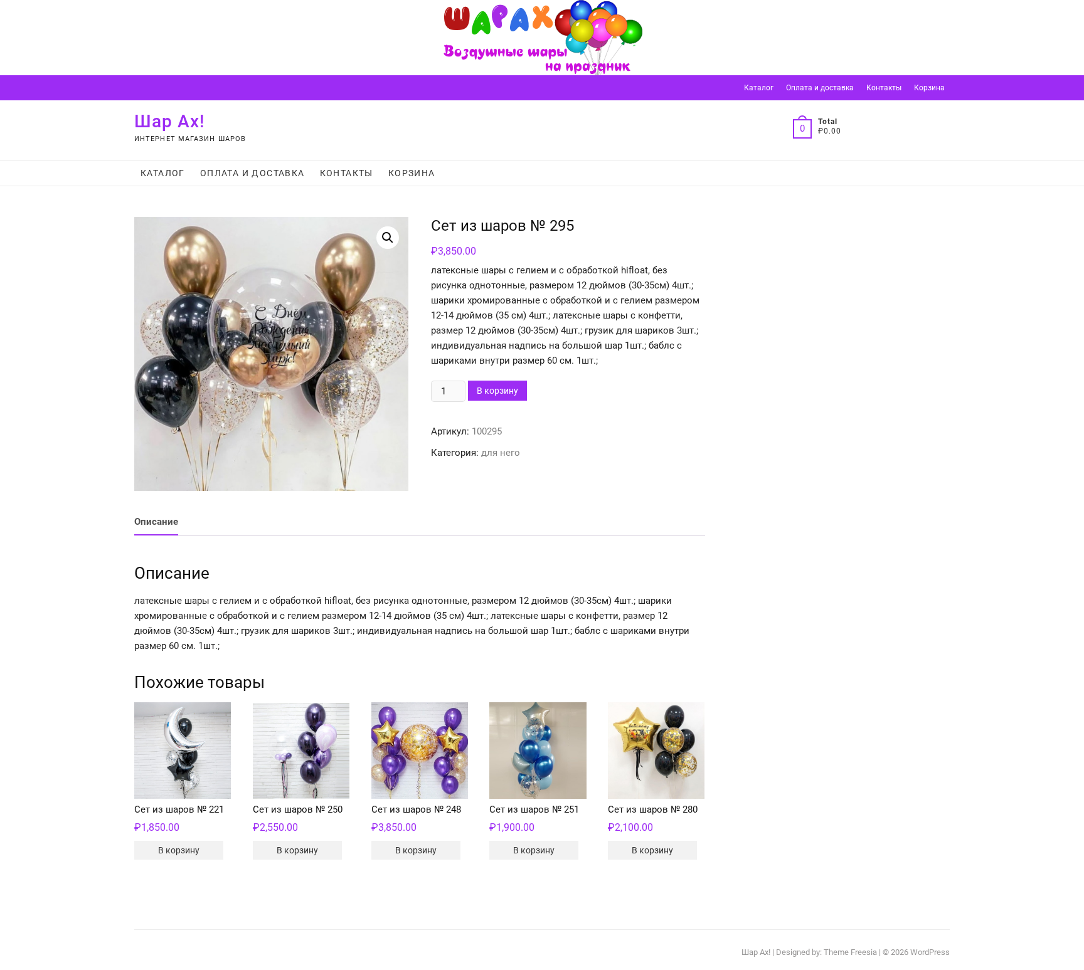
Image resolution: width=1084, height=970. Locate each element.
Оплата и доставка (820, 87)
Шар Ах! (169, 121)
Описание (156, 521)
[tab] (156, 522)
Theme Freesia (850, 952)
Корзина (929, 87)
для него (500, 452)
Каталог (758, 87)
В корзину (497, 391)
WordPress (930, 952)
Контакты (883, 87)
